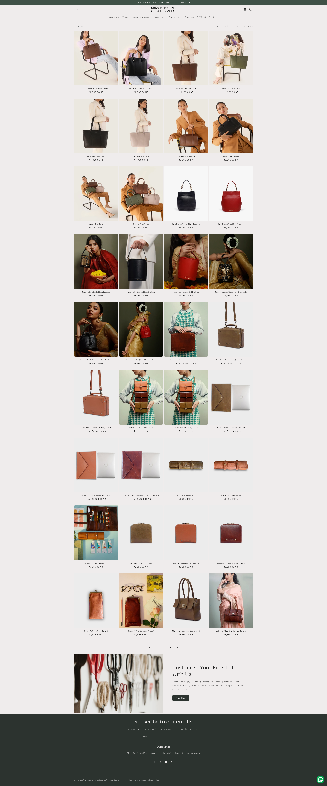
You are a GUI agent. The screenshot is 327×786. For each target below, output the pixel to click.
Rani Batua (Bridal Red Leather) (231, 224)
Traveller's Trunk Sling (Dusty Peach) (96, 428)
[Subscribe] (183, 737)
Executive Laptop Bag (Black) (141, 89)
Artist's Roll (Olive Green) (186, 496)
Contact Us (142, 753)
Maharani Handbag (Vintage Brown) (231, 631)
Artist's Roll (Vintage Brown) (96, 563)
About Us (131, 753)
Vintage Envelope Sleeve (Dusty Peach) (96, 496)
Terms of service (140, 780)
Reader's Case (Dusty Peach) (96, 631)
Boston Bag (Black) (231, 156)
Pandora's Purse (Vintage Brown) (231, 563)
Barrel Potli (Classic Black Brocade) (96, 292)
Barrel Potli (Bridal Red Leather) (186, 292)
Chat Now (181, 698)
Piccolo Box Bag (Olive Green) (141, 428)
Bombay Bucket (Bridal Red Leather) (141, 360)
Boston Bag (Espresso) (186, 156)
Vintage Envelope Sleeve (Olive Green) (231, 428)
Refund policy (115, 780)
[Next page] (177, 647)
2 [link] (163, 647)
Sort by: (215, 26)
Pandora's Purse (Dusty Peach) (186, 563)
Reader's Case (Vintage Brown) (141, 631)
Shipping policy (153, 780)
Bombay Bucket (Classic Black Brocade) (231, 292)
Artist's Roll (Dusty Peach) (231, 496)
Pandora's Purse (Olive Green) (141, 563)
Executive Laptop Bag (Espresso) (96, 89)
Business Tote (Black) (96, 156)
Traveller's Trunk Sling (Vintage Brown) (186, 360)
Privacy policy (127, 780)
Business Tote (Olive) (231, 89)
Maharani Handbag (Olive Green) (186, 631)
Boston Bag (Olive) (141, 224)
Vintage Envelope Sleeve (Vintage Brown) (141, 496)
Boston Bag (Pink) (96, 224)
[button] (77, 9)
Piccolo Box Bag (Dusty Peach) (185, 428)
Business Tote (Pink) (141, 156)
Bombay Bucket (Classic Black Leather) (96, 360)
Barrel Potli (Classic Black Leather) (141, 292)
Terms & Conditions (171, 753)
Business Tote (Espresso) (186, 89)
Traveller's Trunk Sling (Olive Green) (231, 360)
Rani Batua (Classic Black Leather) (186, 224)
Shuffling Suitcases (86, 780)
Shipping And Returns (191, 753)
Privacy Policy (154, 753)
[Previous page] (150, 647)
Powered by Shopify (101, 780)
